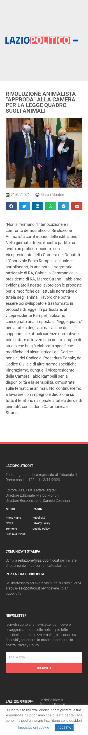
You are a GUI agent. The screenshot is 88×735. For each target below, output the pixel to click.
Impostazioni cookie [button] (33, 727)
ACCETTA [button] (64, 727)
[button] (75, 40)
